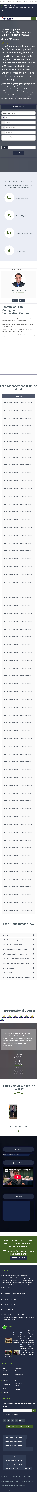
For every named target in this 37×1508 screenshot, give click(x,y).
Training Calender (6, 1376)
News (34, 14)
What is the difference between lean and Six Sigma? (20, 959)
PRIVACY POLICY (28, 1490)
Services (18, 1389)
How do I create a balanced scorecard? (17, 963)
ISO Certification (14, 1464)
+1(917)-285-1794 (9, 1310)
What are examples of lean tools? (15, 954)
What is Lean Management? (13, 940)
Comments (15, 39)
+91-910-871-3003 (9, 7)
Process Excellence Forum (18, 1383)
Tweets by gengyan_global (11, 1154)
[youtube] (23, 300)
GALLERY (6, 1381)
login (28, 14)
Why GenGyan (6, 1370)
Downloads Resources (18, 1370)
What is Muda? (8, 968)
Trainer (6, 39)
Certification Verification (19, 1376)
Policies (5, 1392)
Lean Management (14, 1461)
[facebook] (13, 300)
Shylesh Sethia (18, 290)
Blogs (4, 1388)
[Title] (33, 18)
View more (8, 1356)
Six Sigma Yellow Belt (14, 1437)
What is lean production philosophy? (16, 977)
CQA (14, 1457)
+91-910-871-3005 (20, 7)
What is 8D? (7, 973)
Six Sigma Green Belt (14, 1441)
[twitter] (20, 300)
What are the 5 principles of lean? (15, 949)
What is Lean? (8, 935)
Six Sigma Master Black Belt (17, 1449)
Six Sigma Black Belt (14, 1445)
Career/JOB (6, 1384)
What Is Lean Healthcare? (12, 944)
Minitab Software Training (17, 1468)
